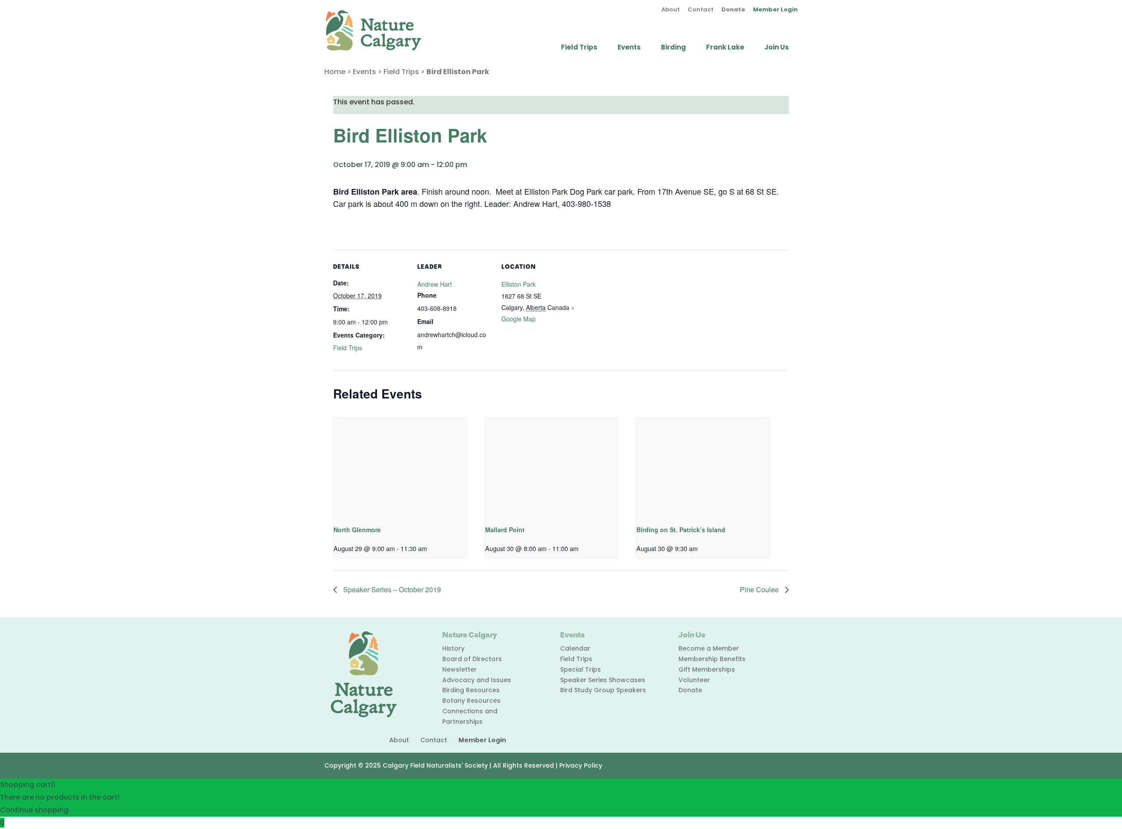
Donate (733, 10)
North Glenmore (357, 529)
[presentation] (400, 468)
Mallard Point (505, 529)
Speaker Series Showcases (602, 680)
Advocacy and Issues (476, 680)
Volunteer (694, 680)
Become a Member (708, 648)
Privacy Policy (580, 765)
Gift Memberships (706, 669)
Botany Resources (471, 700)
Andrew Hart (434, 284)
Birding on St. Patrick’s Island (680, 529)
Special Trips (580, 669)
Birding (673, 48)
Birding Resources (471, 690)
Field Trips (579, 48)
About (670, 10)
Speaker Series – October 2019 (391, 589)
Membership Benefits (712, 659)
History (453, 648)
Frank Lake (725, 48)
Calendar (575, 648)
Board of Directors (472, 659)
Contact (701, 10)
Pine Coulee (760, 589)
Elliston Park (518, 284)
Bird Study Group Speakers (603, 690)
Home (334, 72)
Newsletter (459, 669)
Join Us (776, 48)
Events (629, 48)
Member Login (775, 10)
